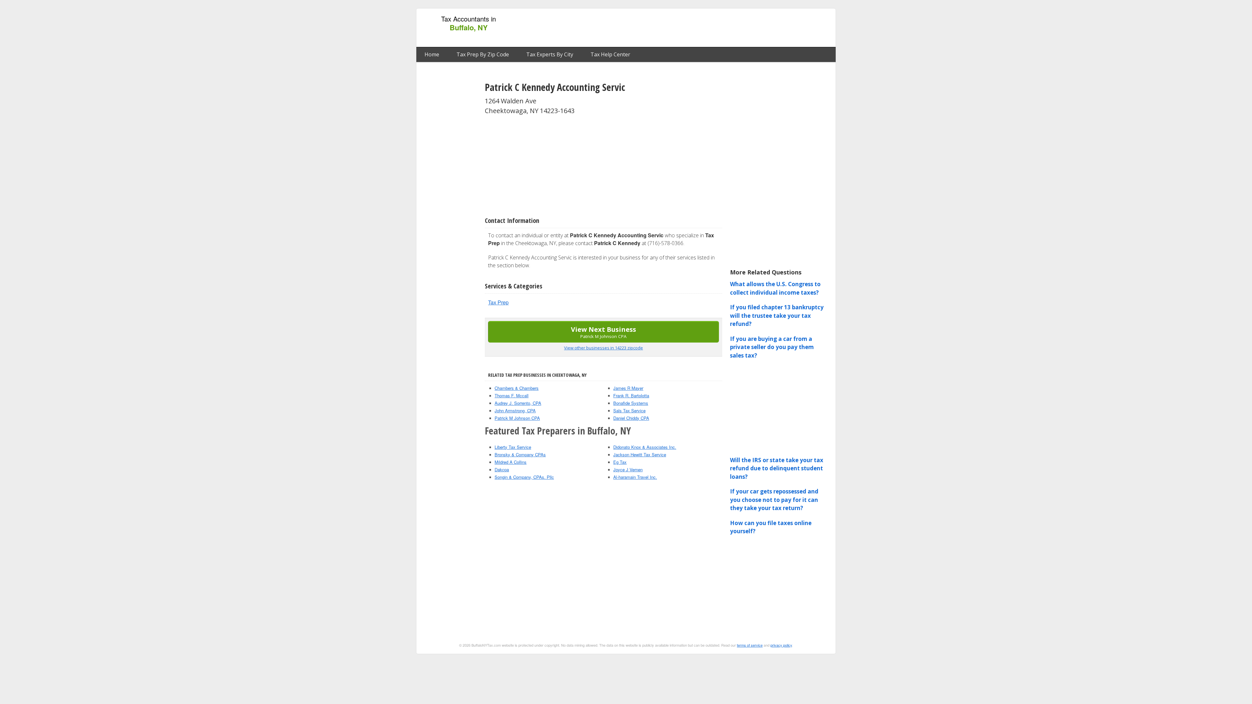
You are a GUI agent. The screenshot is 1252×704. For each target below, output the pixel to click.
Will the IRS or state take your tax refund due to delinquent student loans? (776, 468)
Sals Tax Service (629, 410)
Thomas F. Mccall (512, 395)
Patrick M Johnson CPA (517, 418)
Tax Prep (498, 302)
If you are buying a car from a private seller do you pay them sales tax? (772, 347)
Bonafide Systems (630, 403)
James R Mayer (628, 388)
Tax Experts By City (549, 54)
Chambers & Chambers (517, 388)
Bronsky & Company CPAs (520, 454)
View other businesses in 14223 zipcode (603, 348)
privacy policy (781, 645)
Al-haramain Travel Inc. (635, 477)
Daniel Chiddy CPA (631, 418)
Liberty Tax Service (513, 447)
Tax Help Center (610, 54)
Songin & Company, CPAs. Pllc (524, 477)
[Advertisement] (713, 28)
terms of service (750, 645)
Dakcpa (502, 469)
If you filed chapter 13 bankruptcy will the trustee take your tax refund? (777, 315)
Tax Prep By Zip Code (482, 54)
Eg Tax (620, 462)
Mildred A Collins (511, 462)
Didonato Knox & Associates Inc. (644, 447)
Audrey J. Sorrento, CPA (518, 403)
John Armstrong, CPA (515, 410)
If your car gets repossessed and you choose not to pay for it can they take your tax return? (774, 500)
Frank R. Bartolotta (631, 395)
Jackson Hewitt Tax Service (639, 454)
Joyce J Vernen (628, 469)
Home (432, 54)
